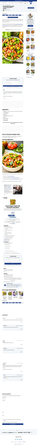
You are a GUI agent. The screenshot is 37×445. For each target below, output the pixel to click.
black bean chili (5, 25)
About (10, 2)
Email (3, 415)
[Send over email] (13, 15)
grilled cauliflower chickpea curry (15, 177)
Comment (3, 400)
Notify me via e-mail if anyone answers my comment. (10, 422)
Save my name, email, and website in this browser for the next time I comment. (12, 420)
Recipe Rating (4, 397)
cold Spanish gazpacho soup (19, 24)
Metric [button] (9, 239)
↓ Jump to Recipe (31, 7)
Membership (21, 2)
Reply (21, 321)
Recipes (13, 2)
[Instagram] (31, 3)
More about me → (30, 25)
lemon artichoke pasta (11, 176)
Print (10, 215)
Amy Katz (13, 223)
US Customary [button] (6, 239)
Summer (16, 2)
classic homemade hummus (15, 179)
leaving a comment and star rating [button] (15, 284)
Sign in (27, 2)
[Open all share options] (19, 15)
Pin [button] (13, 215)
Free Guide (19, 2)
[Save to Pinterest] (3, 15)
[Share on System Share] (16, 15)
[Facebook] (30, 1)
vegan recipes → (30, 77)
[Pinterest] (31, 1)
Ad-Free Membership (13, 217)
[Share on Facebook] (7, 15)
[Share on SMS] (10, 15)
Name (3, 412)
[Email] (21, 439)
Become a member (25, 2)
